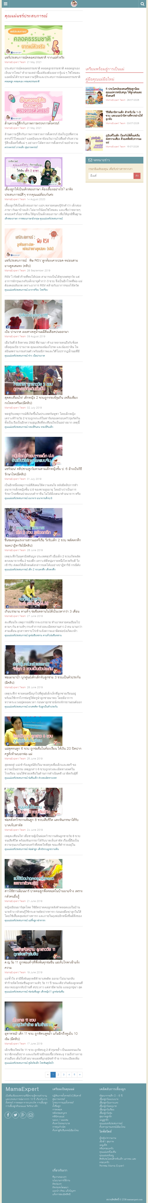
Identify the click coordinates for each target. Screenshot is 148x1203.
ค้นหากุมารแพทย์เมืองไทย (112, 1127)
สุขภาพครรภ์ (31, 147)
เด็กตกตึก (51, 569)
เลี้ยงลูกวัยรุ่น (105, 1113)
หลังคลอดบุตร (59, 1113)
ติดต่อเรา (57, 1184)
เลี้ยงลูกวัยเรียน (106, 1109)
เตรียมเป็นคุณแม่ (63, 1089)
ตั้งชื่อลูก (56, 1106)
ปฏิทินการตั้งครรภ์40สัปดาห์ (66, 1095)
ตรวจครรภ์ (10, 147)
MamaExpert (74, 4)
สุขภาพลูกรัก (105, 1116)
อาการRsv (33, 290)
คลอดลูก (9, 81)
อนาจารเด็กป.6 (44, 498)
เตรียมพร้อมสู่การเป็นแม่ (105, 69)
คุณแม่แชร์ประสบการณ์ (51, 218)
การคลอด (57, 1109)
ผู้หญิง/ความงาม (107, 1138)
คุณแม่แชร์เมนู (106, 1155)
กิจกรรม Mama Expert (111, 1166)
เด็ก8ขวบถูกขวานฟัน (48, 849)
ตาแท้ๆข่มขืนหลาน (52, 635)
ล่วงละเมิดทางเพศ (48, 778)
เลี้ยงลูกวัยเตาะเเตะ (108, 1102)
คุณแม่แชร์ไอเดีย (107, 1152)
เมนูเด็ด (103, 1145)
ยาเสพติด (33, 707)
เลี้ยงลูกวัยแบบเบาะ (109, 1099)
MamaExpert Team (15, 62)
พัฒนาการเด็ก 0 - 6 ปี (111, 1095)
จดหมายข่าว (101, 160)
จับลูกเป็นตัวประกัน (48, 707)
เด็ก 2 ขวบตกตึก (36, 569)
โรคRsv (44, 290)
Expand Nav (5, 4)
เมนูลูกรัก (103, 1120)
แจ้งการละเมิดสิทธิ (61, 1194)
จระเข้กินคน (34, 427)
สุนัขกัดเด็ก (33, 1063)
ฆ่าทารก (41, 920)
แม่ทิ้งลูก (32, 920)
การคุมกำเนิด (59, 1127)
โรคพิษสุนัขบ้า (47, 1063)
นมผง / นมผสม (60, 1120)
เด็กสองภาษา (11, 218)
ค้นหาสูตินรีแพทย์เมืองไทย (65, 1130)
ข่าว (30, 356)
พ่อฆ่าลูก (32, 849)
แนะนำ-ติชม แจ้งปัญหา (64, 1191)
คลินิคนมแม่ (58, 1116)
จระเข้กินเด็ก (47, 427)
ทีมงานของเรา (59, 1177)
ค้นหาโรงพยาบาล (61, 1123)
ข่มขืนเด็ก (33, 778)
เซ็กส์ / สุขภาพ (106, 1141)
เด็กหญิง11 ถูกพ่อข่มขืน (52, 992)
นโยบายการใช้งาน (61, 1180)
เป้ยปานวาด (39, 356)
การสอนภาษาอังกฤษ (28, 218)
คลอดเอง (19, 81)
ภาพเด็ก (20, 147)
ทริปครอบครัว (106, 1148)
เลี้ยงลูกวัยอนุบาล (108, 1106)
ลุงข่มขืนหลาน (35, 635)
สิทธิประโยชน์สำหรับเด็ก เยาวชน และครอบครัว (117, 1160)
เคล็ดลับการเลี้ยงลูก (112, 1089)
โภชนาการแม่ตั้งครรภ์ (63, 1102)
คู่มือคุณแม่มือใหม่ (100, 79)
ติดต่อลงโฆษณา (60, 1187)
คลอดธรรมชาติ (32, 81)
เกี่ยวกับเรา (59, 1170)
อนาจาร (32, 498)
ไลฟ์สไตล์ (105, 1131)
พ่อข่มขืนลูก (34, 992)
